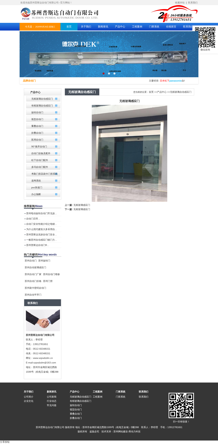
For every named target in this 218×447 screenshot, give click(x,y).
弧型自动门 (37, 119)
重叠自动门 (37, 126)
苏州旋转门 (44, 260)
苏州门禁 (48, 281)
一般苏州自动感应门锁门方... (41, 239)
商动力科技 (135, 431)
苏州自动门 (31, 260)
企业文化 (28, 401)
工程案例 (97, 391)
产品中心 (162, 92)
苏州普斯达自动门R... (37, 245)
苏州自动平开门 (33, 294)
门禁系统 (120, 391)
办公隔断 (36, 194)
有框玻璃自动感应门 (42, 105)
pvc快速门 (36, 187)
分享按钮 (5, 442)
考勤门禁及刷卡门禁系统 (44, 173)
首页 (151, 92)
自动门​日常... (33, 218)
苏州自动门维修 (51, 274)
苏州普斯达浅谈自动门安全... (41, 234)
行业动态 (51, 401)
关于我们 (28, 391)
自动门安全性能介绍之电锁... (41, 224)
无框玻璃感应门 (81, 205)
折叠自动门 (37, 132)
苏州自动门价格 (33, 281)
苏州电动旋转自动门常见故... (41, 213)
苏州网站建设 (120, 431)
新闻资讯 (51, 391)
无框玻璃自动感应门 (42, 98)
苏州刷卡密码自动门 (35, 288)
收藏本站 (180, 2)
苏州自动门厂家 (33, 274)
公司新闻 (51, 396)
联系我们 (193, 2)
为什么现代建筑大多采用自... (41, 229)
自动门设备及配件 (40, 153)
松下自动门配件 (39, 160)
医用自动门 (37, 139)
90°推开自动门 (39, 146)
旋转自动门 (37, 112)
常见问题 (51, 405)
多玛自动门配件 (39, 167)
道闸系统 (36, 180)
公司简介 (28, 396)
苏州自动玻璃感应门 (35, 267)
